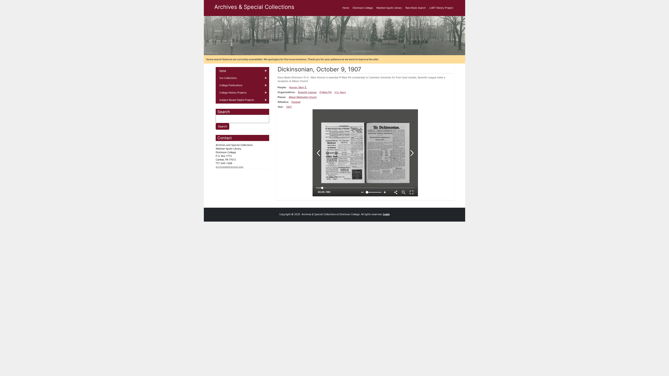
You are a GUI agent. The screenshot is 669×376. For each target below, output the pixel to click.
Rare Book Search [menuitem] (415, 7)
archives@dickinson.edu (229, 166)
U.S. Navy (340, 92)
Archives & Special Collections (254, 6)
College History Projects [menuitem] (231, 93)
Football (295, 101)
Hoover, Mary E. (298, 87)
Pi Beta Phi (326, 92)
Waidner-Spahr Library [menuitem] (389, 7)
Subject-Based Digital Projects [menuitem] (235, 101)
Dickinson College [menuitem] (363, 7)
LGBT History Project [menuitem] (441, 7)
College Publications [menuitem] (229, 86)
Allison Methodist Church (303, 97)
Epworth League (307, 92)
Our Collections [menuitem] (226, 79)
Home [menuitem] (346, 7)
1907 (289, 106)
